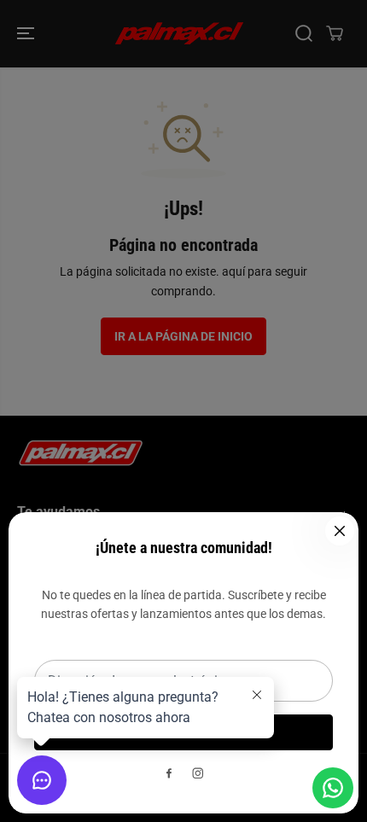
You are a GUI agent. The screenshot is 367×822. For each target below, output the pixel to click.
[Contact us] (332, 787)
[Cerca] (339, 531)
